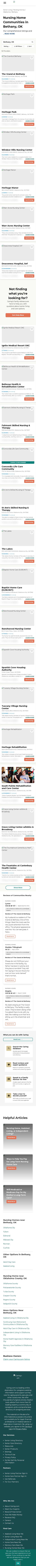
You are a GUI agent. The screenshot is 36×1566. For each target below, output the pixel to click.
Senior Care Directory (13, 1443)
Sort (30, 46)
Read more (10, 936)
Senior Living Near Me (13, 1537)
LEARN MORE (29, 83)
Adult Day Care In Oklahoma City (16, 1328)
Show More (18, 888)
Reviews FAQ (10, 1517)
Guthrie (6, 1248)
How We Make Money (13, 1515)
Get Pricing (29, 86)
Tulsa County (8, 1292)
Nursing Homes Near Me (14, 1548)
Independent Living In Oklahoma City (16, 1334)
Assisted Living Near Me (14, 1534)
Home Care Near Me (13, 1542)
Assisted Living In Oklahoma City (16, 1318)
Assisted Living (8, 1266)
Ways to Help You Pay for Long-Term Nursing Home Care (17, 1163)
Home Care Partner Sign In (15, 1476)
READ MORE (10, 34)
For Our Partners (12, 1482)
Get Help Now (18, 315)
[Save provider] (32, 57)
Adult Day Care (9, 1262)
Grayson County (9, 1296)
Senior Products (11, 1449)
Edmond (6, 1236)
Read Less (17, 1039)
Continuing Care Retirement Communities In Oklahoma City (15, 1323)
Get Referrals (10, 1479)
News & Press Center (13, 1512)
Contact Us (9, 1523)
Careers (8, 1520)
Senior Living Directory (14, 1440)
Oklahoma (6, 12)
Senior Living (7, 10)
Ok (18, 1563)
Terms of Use (10, 1455)
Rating (6, 46)
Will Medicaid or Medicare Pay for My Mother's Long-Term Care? (16, 1195)
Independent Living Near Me (16, 1539)
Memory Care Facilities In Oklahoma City (17, 1346)
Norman (6, 1244)
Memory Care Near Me (14, 1545)
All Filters (19, 46)
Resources (9, 1446)
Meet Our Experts (12, 1509)
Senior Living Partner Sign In (16, 1473)
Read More (11, 1137)
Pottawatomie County (12, 1288)
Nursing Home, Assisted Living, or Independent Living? (18, 1132)
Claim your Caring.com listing (16, 1359)
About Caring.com (12, 1506)
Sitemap (8, 1452)
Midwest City (8, 1240)
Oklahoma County (10, 1284)
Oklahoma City (9, 1228)
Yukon (5, 1232)
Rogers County (9, 1300)
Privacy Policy (21, 1429)
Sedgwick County (10, 1304)
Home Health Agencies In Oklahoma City (17, 1340)
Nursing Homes (19, 10)
